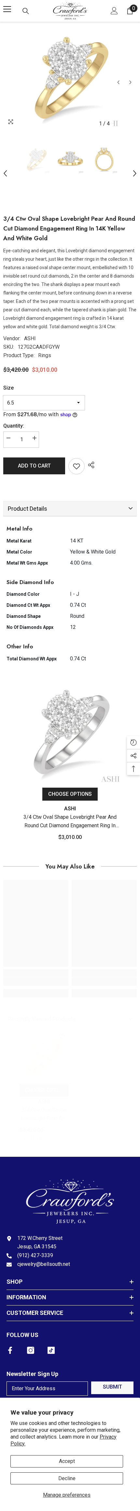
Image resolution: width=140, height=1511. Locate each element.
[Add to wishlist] (76, 466)
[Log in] (114, 10)
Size (8, 388)
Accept (67, 1461)
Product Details (27, 508)
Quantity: (13, 426)
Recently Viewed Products (42, 1019)
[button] (118, 82)
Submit (112, 1387)
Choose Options (70, 794)
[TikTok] (51, 1350)
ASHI (30, 338)
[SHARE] (89, 465)
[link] (35, 981)
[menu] (7, 9)
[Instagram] (30, 1350)
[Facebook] (10, 1350)
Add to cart (34, 466)
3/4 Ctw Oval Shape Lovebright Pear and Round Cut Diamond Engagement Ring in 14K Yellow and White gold (44, 1115)
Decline (67, 1478)
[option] (70, 78)
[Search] (26, 11)
